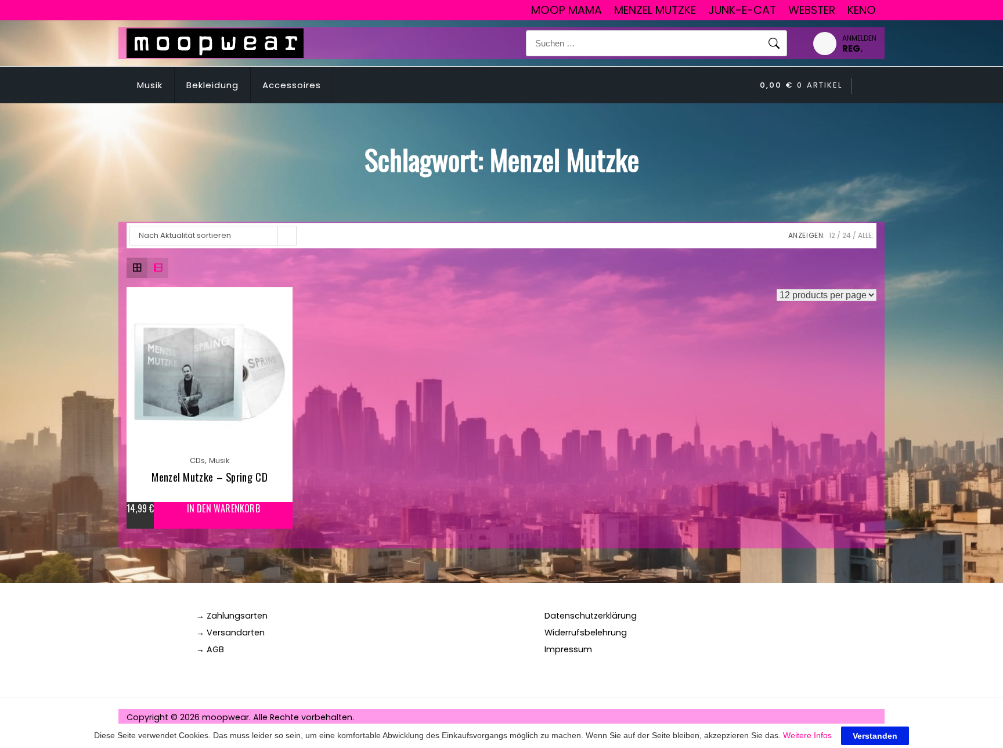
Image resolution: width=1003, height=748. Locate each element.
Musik (150, 85)
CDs (197, 460)
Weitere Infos (807, 735)
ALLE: (866, 235)
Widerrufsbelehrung (585, 632)
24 (846, 235)
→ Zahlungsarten (232, 615)
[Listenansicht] (157, 268)
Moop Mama (566, 10)
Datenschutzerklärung (590, 615)
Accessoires (291, 85)
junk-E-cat (742, 10)
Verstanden (875, 735)
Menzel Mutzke (655, 10)
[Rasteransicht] (137, 268)
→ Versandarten (230, 632)
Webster (811, 10)
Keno (861, 10)
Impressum (568, 649)
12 (832, 235)
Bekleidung (212, 85)
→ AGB (210, 649)
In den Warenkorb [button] (223, 508)
